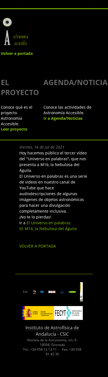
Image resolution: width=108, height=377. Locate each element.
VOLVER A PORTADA (37, 246)
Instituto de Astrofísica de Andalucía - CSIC (52, 331)
